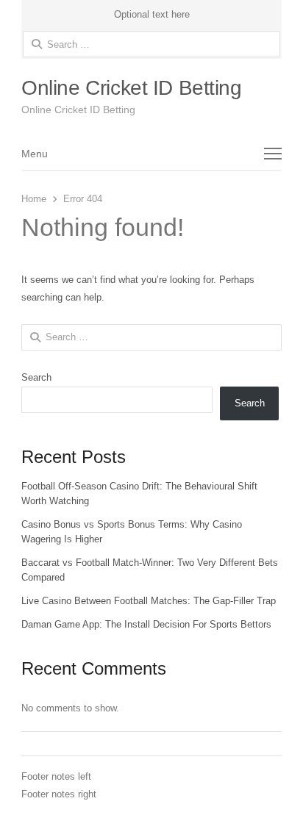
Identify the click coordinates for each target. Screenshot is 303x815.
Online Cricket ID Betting (131, 87)
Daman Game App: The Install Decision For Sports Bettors (146, 624)
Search (36, 377)
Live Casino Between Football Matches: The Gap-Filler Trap (148, 600)
